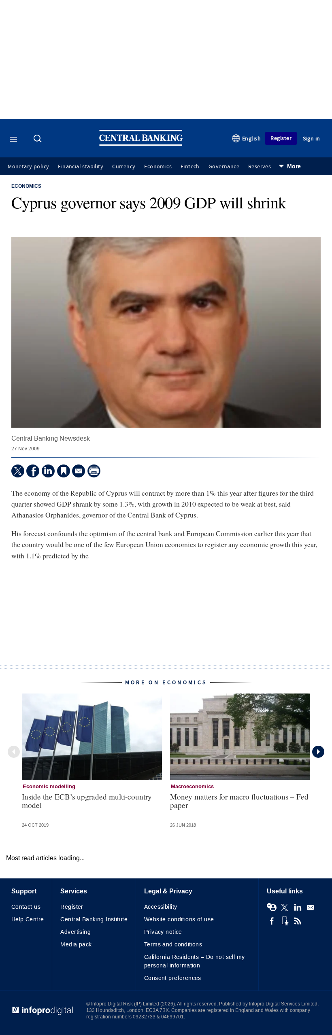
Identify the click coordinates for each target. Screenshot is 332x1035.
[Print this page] (93, 470)
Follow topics (272, 907)
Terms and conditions (173, 944)
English (251, 138)
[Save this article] (63, 470)
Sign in (311, 138)
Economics (158, 166)
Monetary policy (28, 166)
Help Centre (27, 919)
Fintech (190, 166)
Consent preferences (172, 978)
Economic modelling (49, 786)
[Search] (38, 139)
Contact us (25, 907)
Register (281, 138)
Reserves (259, 166)
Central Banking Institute (94, 919)
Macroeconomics (192, 786)
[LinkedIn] (48, 470)
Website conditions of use (179, 919)
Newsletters (310, 907)
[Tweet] (17, 470)
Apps (284, 921)
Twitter (284, 907)
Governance (224, 166)
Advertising (75, 932)
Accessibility (160, 907)
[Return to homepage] (141, 144)
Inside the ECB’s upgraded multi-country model (87, 800)
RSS (297, 921)
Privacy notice (163, 932)
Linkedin (297, 907)
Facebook (272, 921)
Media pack (76, 944)
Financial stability (80, 166)
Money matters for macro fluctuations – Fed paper (239, 800)
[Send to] (78, 470)
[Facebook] (32, 470)
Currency (123, 166)
